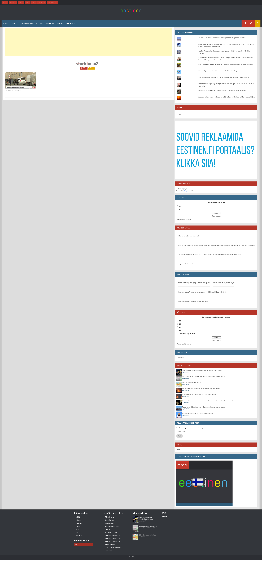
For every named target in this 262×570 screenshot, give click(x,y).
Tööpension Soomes (111, 532)
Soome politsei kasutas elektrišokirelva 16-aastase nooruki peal (201, 370)
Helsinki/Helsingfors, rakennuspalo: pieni (191, 292)
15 (180, 327)
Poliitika (78, 520)
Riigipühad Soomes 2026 (112, 538)
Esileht (6, 23)
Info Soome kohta (28, 23)
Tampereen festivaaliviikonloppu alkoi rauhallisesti (194, 264)
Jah (180, 206)
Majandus (79, 523)
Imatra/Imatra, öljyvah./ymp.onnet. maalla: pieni (194, 283)
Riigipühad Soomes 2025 (112, 541)
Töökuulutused (109, 517)
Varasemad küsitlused (184, 219)
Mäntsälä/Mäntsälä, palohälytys (223, 283)
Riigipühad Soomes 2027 (112, 535)
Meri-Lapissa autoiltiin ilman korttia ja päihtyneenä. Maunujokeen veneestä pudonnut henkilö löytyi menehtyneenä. (216, 245)
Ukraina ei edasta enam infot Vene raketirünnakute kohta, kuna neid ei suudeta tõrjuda (226, 97)
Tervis (77, 529)
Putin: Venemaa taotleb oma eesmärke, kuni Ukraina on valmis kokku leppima (223, 77)
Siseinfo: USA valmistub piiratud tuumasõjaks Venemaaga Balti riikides (221, 38)
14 (180, 324)
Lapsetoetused (109, 523)
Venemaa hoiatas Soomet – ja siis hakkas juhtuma (197, 413)
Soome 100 (79, 535)
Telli (179, 436)
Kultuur (78, 526)
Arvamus (181, 357)
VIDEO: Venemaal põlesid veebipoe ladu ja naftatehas (199, 395)
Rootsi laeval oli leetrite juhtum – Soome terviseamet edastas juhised (203, 407)
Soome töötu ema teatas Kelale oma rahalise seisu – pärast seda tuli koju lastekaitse (208, 401)
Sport (77, 532)
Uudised (14, 23)
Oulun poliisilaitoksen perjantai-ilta (189, 254)
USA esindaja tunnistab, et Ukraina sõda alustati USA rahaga (217, 71)
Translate (190, 191)
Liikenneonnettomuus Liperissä (188, 236)
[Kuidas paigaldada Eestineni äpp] (204, 483)
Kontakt (60, 23)
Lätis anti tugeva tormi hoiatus (191, 382)
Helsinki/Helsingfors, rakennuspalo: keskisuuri (193, 301)
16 (180, 330)
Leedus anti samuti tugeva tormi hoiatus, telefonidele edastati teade (203, 376)
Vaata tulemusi (216, 216)
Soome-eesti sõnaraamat (112, 548)
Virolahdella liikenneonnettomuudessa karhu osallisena (222, 254)
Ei (179, 209)
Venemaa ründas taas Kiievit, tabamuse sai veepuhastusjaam (201, 388)
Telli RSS (164, 516)
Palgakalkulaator (46, 23)
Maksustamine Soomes (112, 526)
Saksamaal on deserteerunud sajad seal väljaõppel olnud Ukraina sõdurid (222, 90)
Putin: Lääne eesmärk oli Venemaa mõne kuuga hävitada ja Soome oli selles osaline (225, 64)
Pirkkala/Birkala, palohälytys (217, 292)
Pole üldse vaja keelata (187, 334)
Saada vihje (70, 23)
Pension (107, 529)
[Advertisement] (66, 42)
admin (92, 68)
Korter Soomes (109, 520)
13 (180, 321)
